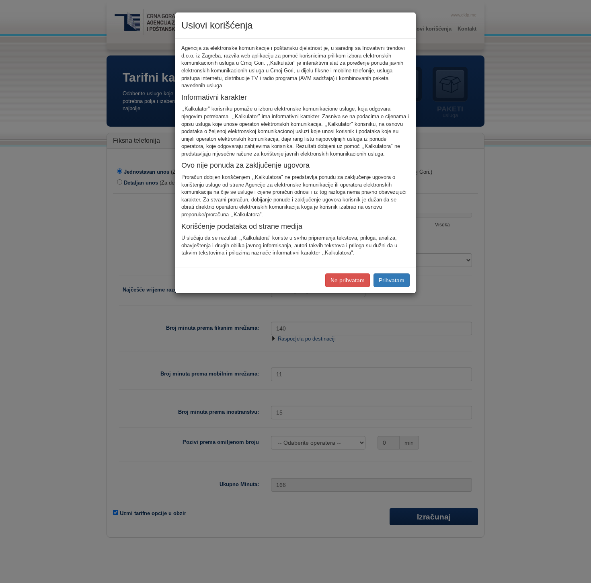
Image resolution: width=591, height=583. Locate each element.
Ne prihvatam (347, 280)
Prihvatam (391, 280)
